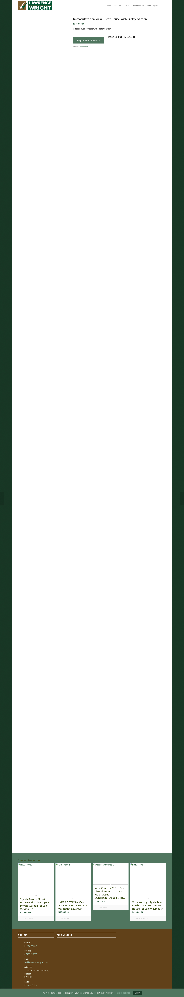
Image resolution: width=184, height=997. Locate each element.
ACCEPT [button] (137, 993)
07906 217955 (30, 954)
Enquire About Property (88, 40)
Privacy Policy (30, 985)
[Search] (163, 5)
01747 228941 (30, 946)
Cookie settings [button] (123, 992)
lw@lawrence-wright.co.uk (36, 962)
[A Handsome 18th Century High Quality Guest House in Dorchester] (182, 498)
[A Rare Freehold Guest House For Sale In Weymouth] (2, 498)
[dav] (26, 178)
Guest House (84, 46)
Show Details (28, 919)
